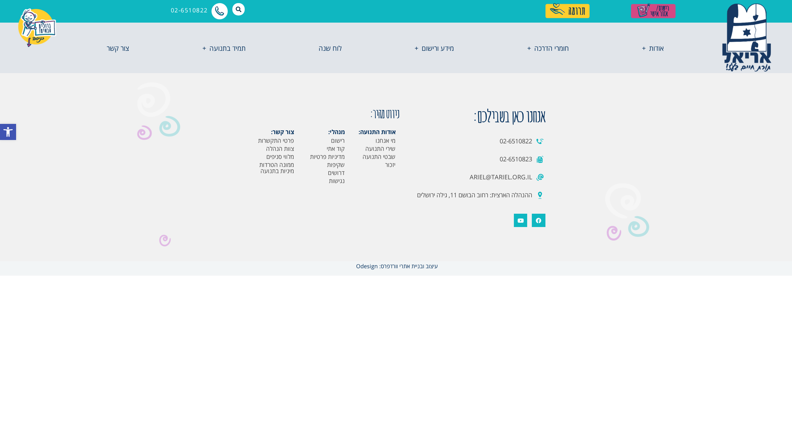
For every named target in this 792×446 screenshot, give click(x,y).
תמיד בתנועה (227, 48)
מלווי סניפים (280, 157)
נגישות (337, 181)
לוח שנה (330, 48)
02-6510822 (189, 10)
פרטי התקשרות (276, 141)
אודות (656, 48)
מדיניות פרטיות (327, 157)
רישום (338, 141)
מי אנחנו (385, 141)
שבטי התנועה (379, 157)
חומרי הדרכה (551, 48)
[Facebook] (538, 220)
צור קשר (118, 48)
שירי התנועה (380, 149)
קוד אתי (336, 149)
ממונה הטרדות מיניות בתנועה (276, 168)
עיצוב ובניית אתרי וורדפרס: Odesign (396, 266)
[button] (8, 132)
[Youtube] (520, 220)
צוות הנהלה (280, 149)
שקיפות (336, 165)
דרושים (336, 173)
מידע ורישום (438, 48)
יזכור (390, 165)
